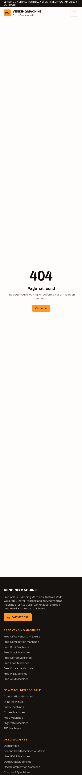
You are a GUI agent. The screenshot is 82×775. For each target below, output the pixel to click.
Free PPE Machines (15, 673)
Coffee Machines (14, 712)
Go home (41, 308)
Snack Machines (14, 707)
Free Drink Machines (16, 647)
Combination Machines (18, 696)
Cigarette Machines (16, 723)
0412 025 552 (20, 617)
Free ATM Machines (16, 679)
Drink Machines (13, 701)
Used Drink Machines (17, 756)
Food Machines (13, 717)
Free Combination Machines (21, 642)
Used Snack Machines (17, 761)
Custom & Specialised (17, 772)
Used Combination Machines (22, 767)
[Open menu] (74, 13)
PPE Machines (12, 728)
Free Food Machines (16, 663)
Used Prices (11, 745)
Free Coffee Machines (18, 657)
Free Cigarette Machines (19, 668)
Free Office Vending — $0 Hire (22, 636)
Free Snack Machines (17, 652)
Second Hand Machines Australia (24, 751)
